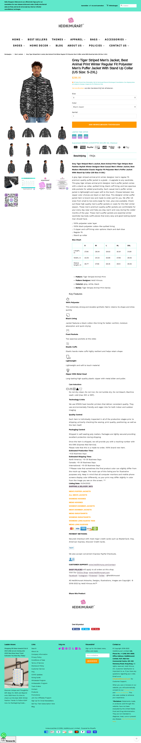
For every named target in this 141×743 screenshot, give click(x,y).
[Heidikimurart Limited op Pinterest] (66, 649)
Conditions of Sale (38, 660)
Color (74, 103)
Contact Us (118, 45)
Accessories (115, 39)
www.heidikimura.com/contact (102, 565)
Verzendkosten (78, 88)
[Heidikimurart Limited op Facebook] (63, 649)
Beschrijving (80, 155)
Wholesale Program (38, 680)
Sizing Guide (35, 677)
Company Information (39, 654)
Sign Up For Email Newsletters (42, 701)
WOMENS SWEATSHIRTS (80, 517)
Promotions (35, 695)
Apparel (77, 39)
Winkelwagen (113, 6)
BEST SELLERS (37, 39)
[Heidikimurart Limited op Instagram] (70, 649)
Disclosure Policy (37, 666)
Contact (34, 689)
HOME (16, 39)
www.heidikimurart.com (99, 572)
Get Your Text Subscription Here (43, 704)
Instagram (83, 575)
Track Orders (36, 686)
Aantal (75, 112)
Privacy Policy (36, 657)
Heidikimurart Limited (72, 728)
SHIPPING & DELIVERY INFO (81, 486)
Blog (59, 45)
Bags (94, 39)
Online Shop (82, 572)
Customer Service (37, 669)
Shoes (18, 45)
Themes (58, 39)
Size (74, 94)
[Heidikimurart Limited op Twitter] (60, 649)
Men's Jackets (19, 54)
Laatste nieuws (9, 644)
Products (34, 692)
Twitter (102, 575)
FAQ (32, 672)
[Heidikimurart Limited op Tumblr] (73, 649)
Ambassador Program (39, 683)
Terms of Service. (122, 692)
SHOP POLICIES (75, 569)
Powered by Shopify (88, 728)
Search (33, 648)
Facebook (73, 575)
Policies (96, 45)
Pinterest (93, 575)
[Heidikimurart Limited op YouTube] (76, 649)
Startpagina (7, 54)
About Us (75, 45)
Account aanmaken (98, 6)
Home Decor (39, 45)
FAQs (92, 155)
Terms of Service (37, 663)
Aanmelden (84, 6)
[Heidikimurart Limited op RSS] (80, 649)
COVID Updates (37, 675)
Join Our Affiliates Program (41, 698)
